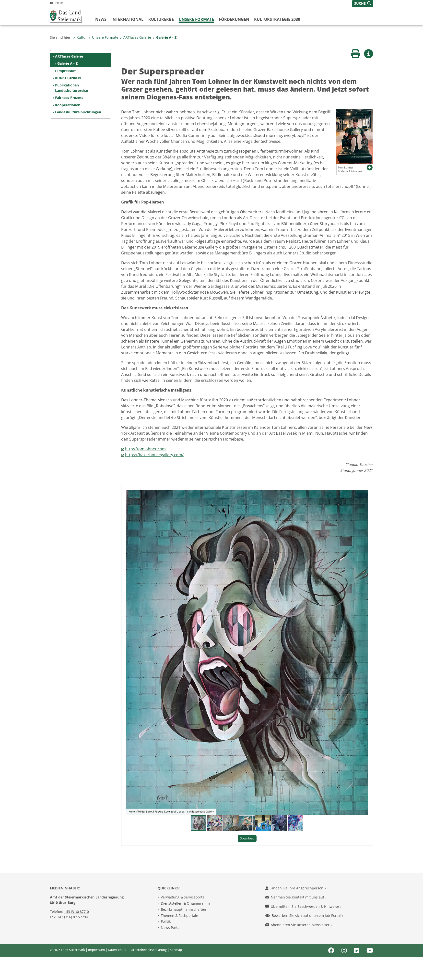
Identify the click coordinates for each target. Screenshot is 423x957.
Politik (166, 921)
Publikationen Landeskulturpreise (71, 88)
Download (247, 838)
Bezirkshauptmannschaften (183, 909)
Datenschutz (117, 949)
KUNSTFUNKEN (68, 77)
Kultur (82, 37)
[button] (362, 4)
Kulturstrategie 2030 (277, 19)
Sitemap (176, 949)
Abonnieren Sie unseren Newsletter (300, 924)
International (127, 19)
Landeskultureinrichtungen (78, 112)
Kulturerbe (161, 19)
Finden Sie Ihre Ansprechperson (297, 888)
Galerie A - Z (166, 37)
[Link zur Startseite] (66, 15)
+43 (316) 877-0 (76, 911)
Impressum (67, 70)
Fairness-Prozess (69, 97)
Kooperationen (67, 105)
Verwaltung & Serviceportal (183, 897)
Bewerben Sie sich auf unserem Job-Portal (307, 915)
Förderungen (234, 19)
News (100, 19)
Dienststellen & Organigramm (185, 903)
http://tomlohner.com (145, 449)
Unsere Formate (196, 19)
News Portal (170, 927)
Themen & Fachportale (179, 915)
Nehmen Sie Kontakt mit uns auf (298, 897)
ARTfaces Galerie (137, 37)
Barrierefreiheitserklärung (148, 949)
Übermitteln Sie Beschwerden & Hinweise (305, 906)
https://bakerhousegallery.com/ (154, 454)
